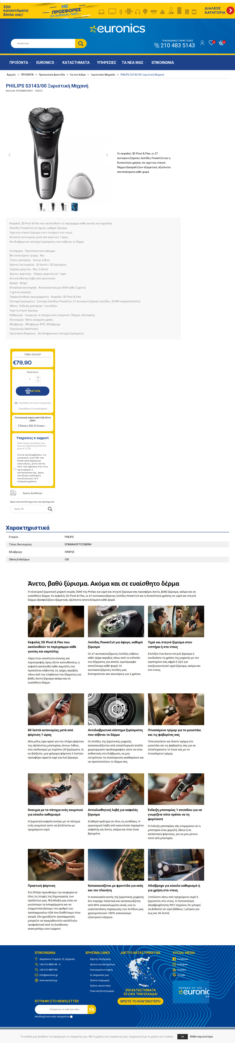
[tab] (117, 526)
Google (181, 975)
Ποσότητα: (33, 372)
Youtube (181, 969)
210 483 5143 (178, 44)
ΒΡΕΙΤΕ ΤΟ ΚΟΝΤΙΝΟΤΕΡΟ (140, 1001)
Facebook (182, 959)
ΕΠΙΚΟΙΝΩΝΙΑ (163, 62)
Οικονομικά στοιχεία (101, 969)
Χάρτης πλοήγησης (100, 959)
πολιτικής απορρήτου (58, 1016)
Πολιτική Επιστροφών (102, 991)
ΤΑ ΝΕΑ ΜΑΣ (132, 62)
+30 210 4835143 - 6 (49, 964)
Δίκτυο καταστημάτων (102, 964)
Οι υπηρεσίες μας (99, 975)
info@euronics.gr (48, 975)
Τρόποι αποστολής (100, 985)
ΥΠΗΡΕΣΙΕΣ (106, 62)
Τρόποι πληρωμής (100, 980)
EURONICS (45, 62)
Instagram (182, 964)
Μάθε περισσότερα (201, 1036)
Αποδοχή (52, 1016)
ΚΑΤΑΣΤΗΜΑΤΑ (76, 62)
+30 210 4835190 (48, 969)
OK (182, 1036)
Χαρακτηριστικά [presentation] (28, 527)
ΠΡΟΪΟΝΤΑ (19, 62)
